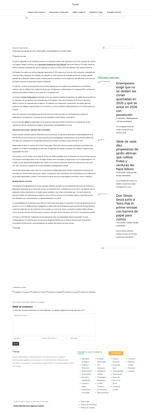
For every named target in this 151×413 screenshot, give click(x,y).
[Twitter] (46, 374)
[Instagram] (30, 374)
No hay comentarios (124, 121)
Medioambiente (132, 118)
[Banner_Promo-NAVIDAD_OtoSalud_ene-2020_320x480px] (118, 271)
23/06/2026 (120, 118)
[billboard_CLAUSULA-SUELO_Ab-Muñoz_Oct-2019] (75, 29)
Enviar (16, 344)
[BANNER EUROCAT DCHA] (118, 59)
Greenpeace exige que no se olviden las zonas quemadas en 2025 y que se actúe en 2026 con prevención (126, 99)
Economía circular (17, 48)
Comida (129, 223)
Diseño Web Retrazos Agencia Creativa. (28, 406)
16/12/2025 (120, 223)
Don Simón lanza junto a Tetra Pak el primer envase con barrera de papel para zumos (127, 207)
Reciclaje (25, 48)
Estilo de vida (131, 173)
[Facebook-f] (15, 374)
